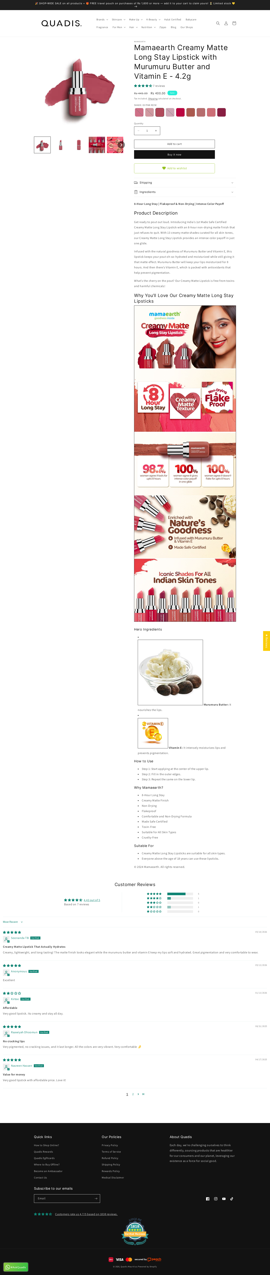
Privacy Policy (110, 1145)
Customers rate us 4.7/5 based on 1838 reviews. (86, 1214)
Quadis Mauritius (129, 1266)
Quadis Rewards (43, 1151)
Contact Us (40, 1177)
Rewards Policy (111, 1171)
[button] (102, 19)
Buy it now (174, 154)
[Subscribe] (96, 1198)
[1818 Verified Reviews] (135, 1246)
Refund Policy (110, 1158)
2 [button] (133, 1094)
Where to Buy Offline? (47, 1164)
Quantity (138, 123)
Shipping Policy (111, 1164)
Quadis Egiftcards (44, 1158)
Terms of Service (111, 1151)
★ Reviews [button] (267, 641)
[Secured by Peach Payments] (147, 1259)
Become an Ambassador (48, 1171)
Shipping (153, 98)
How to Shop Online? (46, 1145)
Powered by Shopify (147, 1266)
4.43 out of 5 (92, 900)
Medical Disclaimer (113, 1177)
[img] (12, 932)
